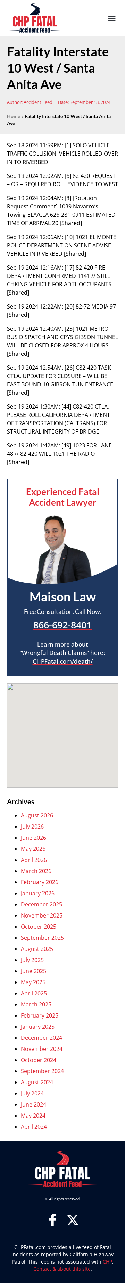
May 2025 (33, 982)
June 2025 (33, 971)
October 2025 (38, 926)
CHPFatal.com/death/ (63, 661)
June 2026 (33, 837)
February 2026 (39, 882)
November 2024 (41, 1049)
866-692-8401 (62, 625)
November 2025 (41, 915)
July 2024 (32, 1093)
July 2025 (32, 960)
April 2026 (34, 860)
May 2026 (33, 849)
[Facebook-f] (52, 1220)
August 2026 (37, 815)
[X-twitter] (73, 1220)
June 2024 (33, 1104)
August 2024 (37, 1082)
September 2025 (42, 937)
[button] (112, 18)
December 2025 (41, 904)
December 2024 (41, 1038)
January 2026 (38, 893)
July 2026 (32, 826)
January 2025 (38, 1026)
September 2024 (42, 1071)
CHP (107, 1261)
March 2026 (36, 871)
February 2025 (39, 1015)
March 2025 (36, 1004)
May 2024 (33, 1115)
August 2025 (37, 949)
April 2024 (34, 1126)
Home (13, 116)
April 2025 (34, 993)
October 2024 (38, 1060)
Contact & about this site (62, 1269)
